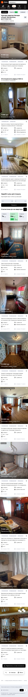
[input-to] (20, 201)
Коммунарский (12, 61)
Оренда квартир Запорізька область (13, 680)
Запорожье (20, 61)
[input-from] (7, 201)
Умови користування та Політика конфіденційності (11, 687)
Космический (5, 61)
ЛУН (2, 680)
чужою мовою (5, 690)
